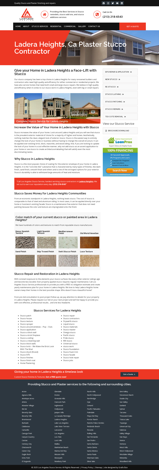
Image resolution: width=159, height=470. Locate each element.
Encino (57, 395)
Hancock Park (59, 402)
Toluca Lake (124, 419)
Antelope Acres (28, 398)
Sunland (123, 405)
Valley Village (125, 433)
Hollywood (58, 409)
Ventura (123, 444)
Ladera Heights (60, 419)
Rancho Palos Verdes (95, 423)
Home (18, 26)
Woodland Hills (126, 461)
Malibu (57, 444)
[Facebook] (104, 3)
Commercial (70, 26)
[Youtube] (117, 3)
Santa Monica (92, 451)
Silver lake (91, 461)
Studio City (124, 398)
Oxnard (90, 405)
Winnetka (123, 458)
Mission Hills (59, 454)
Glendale (57, 391)
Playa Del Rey (92, 416)
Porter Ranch (92, 419)
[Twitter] (113, 3)
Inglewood (58, 405)
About (26, 26)
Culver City (26, 451)
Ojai (88, 402)
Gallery (82, 26)
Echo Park (26, 458)
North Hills (91, 391)
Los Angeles (59, 433)
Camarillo (25, 430)
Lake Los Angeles (61, 423)
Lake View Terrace (61, 426)
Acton (24, 391)
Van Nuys (123, 437)
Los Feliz (57, 437)
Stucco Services (40, 26)
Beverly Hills (27, 416)
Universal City (125, 426)
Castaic (25, 440)
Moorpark (58, 458)
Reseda (90, 430)
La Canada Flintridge (62, 416)
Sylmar (122, 409)
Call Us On (107, 12)
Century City (27, 444)
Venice (122, 440)
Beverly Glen (27, 412)
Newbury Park (60, 461)
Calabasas (26, 426)
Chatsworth (26, 447)
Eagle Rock (26, 454)
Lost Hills (58, 440)
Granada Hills (59, 398)
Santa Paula (91, 454)
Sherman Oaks (93, 458)
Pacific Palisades (93, 409)
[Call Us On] (97, 14)
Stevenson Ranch (126, 395)
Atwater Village (28, 405)
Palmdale (90, 412)
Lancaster (58, 430)
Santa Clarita (92, 447)
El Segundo (26, 461)
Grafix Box (123, 467)
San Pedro (91, 440)
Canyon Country (28, 437)
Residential (56, 26)
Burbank (25, 423)
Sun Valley (124, 402)
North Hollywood (94, 395)
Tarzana (123, 412)
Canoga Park (27, 433)
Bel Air (24, 409)
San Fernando (92, 437)
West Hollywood (126, 451)
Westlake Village (126, 454)
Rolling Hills (91, 433)
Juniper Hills (59, 412)
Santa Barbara (92, 444)
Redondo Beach (93, 426)
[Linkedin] (122, 3)
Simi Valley (124, 391)
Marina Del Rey (60, 451)
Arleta (24, 402)
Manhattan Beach (61, 447)
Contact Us (94, 26)
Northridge (91, 398)
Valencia (123, 430)
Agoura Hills (26, 395)
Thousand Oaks (126, 416)
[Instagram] (108, 3)
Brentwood (26, 419)
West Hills (124, 447)
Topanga (123, 423)
